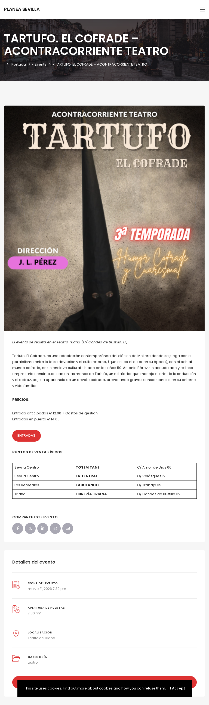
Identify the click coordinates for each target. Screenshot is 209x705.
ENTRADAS (26, 435)
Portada (18, 64)
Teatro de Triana (41, 638)
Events (40, 64)
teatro (33, 662)
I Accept (177, 688)
